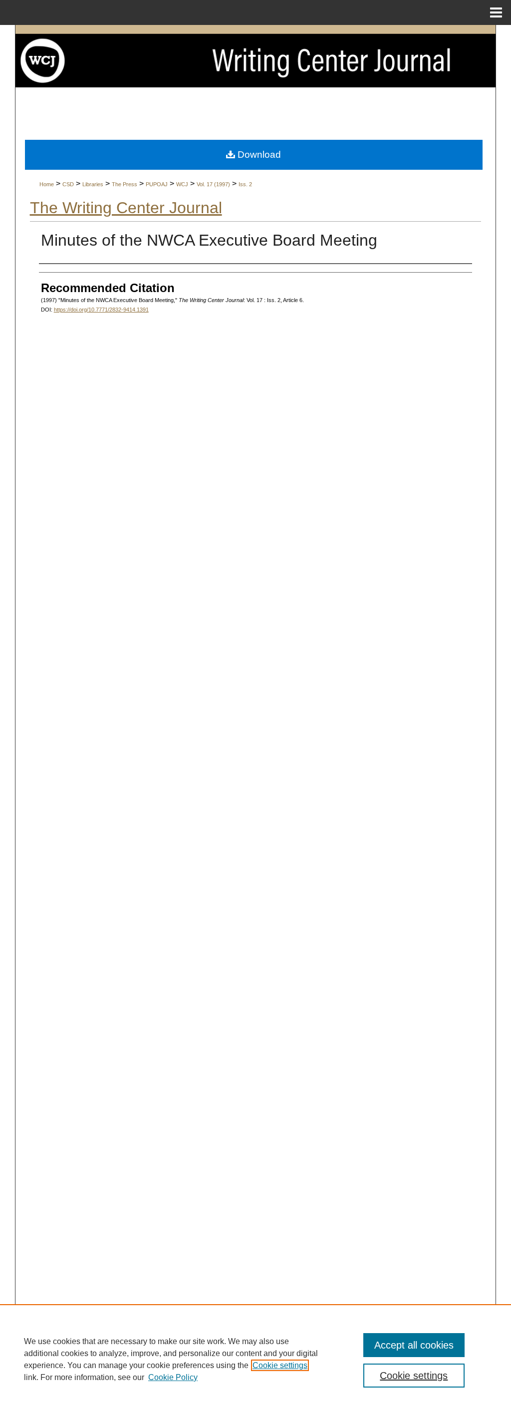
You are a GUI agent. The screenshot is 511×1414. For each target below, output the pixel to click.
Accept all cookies (414, 1345)
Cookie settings (280, 1365)
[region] (255, 1359)
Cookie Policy (173, 1377)
